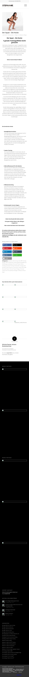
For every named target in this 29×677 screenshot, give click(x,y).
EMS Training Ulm (9, 262)
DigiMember (19, 675)
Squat (3, 272)
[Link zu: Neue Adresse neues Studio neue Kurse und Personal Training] (20, 327)
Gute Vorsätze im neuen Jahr (12, 267)
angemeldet (9, 353)
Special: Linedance (9, 613)
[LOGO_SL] (12, 5)
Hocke (20, 267)
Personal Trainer (5, 268)
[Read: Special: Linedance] (3, 614)
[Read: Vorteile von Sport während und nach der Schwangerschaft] (3, 605)
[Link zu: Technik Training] (20, 314)
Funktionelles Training (18, 265)
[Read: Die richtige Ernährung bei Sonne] (3, 601)
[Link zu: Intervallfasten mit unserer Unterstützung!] (8, 314)
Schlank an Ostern (22, 270)
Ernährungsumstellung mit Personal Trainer (11, 264)
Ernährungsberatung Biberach (20, 262)
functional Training (10, 265)
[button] (7, 245)
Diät (19, 260)
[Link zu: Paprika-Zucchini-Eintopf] (8, 286)
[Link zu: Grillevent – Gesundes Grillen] (8, 301)
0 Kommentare (11, 35)
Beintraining (15, 260)
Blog (16, 35)
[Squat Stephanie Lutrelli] (12, 21)
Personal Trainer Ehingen (15, 268)
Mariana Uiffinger (23, 35)
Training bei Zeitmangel (10, 609)
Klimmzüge (24, 267)
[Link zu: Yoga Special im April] (20, 302)
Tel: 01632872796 (6, 593)
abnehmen (10, 260)
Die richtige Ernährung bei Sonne (12, 600)
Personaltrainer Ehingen (13, 270)
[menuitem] (25, 5)
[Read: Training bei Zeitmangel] (3, 610)
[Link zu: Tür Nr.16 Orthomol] (20, 290)
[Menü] (25, 5)
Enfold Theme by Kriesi (19, 666)
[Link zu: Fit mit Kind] (8, 325)
